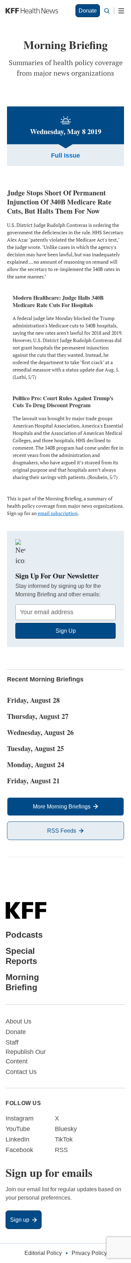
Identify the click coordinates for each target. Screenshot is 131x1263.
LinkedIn (17, 1139)
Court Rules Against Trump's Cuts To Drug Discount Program (63, 401)
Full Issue (65, 155)
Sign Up (66, 631)
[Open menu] (121, 11)
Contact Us (21, 1071)
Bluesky (66, 1128)
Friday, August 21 (33, 781)
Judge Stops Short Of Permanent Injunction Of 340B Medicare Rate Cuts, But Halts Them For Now (59, 202)
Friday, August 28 (33, 700)
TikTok (64, 1139)
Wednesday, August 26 (40, 732)
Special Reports (21, 956)
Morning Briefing (22, 982)
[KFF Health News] (32, 11)
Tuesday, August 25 (35, 748)
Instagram (20, 1118)
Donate (88, 11)
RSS (61, 1149)
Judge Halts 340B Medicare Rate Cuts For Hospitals (58, 301)
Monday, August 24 (35, 764)
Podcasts (24, 934)
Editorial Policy (43, 1253)
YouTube (18, 1128)
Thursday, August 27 (37, 716)
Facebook (19, 1149)
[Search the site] (107, 11)
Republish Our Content (26, 1056)
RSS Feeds (61, 831)
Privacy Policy (89, 1253)
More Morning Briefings (61, 807)
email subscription (58, 513)
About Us (18, 1021)
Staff (12, 1042)
